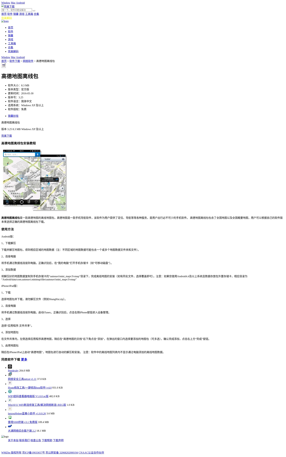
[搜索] (34, 10)
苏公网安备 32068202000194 (62, 452)
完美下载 (6, 135)
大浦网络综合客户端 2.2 (22, 430)
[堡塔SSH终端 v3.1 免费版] (10, 418)
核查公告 (35, 440)
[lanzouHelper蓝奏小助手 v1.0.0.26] (10, 409)
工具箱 (29, 14)
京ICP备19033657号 (33, 452)
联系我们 (24, 440)
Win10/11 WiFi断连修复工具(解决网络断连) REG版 (37, 404)
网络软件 (28, 61)
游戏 (21, 14)
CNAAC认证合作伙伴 (91, 452)
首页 (4, 14)
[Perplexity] (10, 367)
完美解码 (6, 18)
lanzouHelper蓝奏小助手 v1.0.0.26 (27, 413)
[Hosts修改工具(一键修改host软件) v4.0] (10, 383)
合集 (36, 14)
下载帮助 (47, 440)
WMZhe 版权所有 (11, 452)
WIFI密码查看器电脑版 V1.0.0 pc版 (28, 396)
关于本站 (13, 440)
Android (20, 2)
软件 (10, 14)
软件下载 (14, 61)
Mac (13, 2)
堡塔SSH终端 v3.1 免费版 (22, 422)
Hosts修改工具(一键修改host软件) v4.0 (30, 387)
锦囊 (16, 14)
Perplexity (13, 370)
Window (5, 2)
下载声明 (58, 440)
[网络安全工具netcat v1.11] (10, 375)
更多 (24, 359)
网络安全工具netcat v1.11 (22, 379)
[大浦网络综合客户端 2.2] (10, 427)
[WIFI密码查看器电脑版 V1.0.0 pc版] (10, 392)
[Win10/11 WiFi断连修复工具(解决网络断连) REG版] (10, 401)
